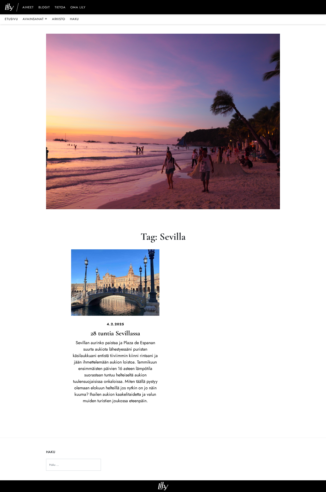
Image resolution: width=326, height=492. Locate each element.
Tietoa (60, 8)
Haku (74, 19)
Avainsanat (35, 18)
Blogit (44, 8)
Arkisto (58, 19)
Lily (163, 486)
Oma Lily (77, 8)
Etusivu (11, 19)
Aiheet (28, 8)
